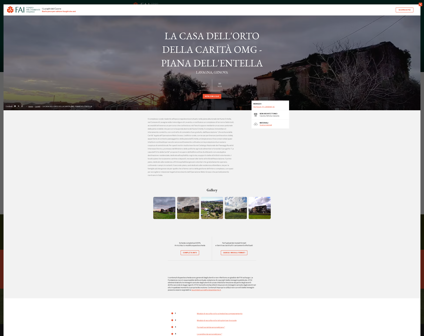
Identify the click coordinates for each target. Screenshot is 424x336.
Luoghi (37, 106)
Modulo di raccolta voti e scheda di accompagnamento (219, 314)
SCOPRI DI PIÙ (405, 10)
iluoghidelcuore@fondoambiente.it (206, 290)
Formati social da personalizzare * (211, 327)
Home (30, 106)
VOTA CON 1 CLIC (212, 96)
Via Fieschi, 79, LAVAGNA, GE (264, 107)
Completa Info (190, 253)
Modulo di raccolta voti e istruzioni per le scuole (217, 320)
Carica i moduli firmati (234, 253)
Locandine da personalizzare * (209, 334)
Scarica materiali (266, 125)
